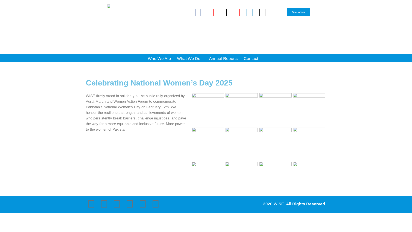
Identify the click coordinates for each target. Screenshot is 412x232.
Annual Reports (223, 58)
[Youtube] (236, 12)
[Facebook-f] (198, 12)
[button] (277, 13)
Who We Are (159, 58)
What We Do (188, 58)
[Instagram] (211, 12)
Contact (251, 58)
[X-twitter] (223, 12)
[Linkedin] (249, 12)
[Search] (275, 36)
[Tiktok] (262, 12)
